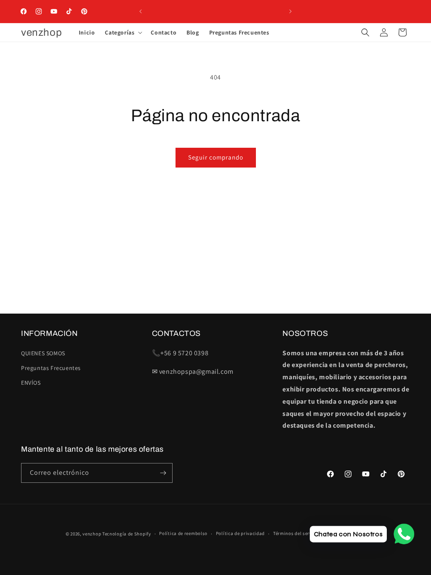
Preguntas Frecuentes (51, 368)
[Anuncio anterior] (140, 11)
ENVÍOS (31, 382)
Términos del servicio (296, 533)
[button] (123, 32)
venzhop (91, 534)
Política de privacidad (240, 533)
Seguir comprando (215, 157)
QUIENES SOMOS (43, 353)
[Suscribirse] (163, 473)
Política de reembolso (183, 533)
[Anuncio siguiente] (290, 11)
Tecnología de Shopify (126, 534)
